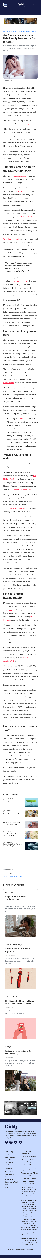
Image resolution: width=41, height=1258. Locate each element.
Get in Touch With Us (29, 1157)
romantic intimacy (21, 281)
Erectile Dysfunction (7, 810)
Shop (6, 1187)
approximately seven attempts (14, 508)
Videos (7, 1184)
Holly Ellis (10, 1057)
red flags (21, 191)
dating (5, 876)
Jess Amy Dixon (12, 903)
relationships (13, 876)
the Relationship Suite (26, 217)
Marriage (8, 1047)
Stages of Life (9, 1179)
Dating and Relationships (27, 31)
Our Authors (9, 1162)
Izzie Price (10, 80)
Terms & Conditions (28, 1159)
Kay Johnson (11, 1007)
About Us (8, 1155)
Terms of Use (25, 1173)
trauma (20, 419)
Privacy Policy (26, 1162)
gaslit (10, 610)
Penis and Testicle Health (8, 798)
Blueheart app (8, 383)
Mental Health (9, 892)
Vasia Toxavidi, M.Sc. (11, 239)
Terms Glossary (10, 1160)
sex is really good (25, 124)
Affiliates (7, 1165)
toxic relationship (19, 176)
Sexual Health (9, 1172)
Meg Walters (11, 955)
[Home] (21, 5)
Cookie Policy (26, 1164)
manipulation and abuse (22, 489)
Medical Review (10, 1157)
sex (21, 876)
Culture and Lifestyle (10, 31)
